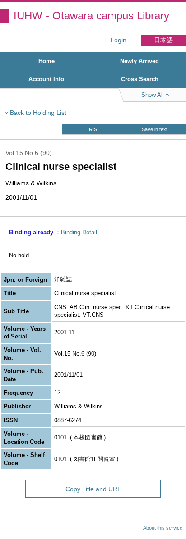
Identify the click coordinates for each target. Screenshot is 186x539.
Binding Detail (79, 232)
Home (46, 61)
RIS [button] (93, 129)
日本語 (163, 40)
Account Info (46, 79)
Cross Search (139, 79)
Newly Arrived (139, 61)
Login (118, 40)
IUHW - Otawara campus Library (91, 15)
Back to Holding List (38, 112)
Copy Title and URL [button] (93, 489)
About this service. (163, 527)
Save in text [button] (154, 129)
